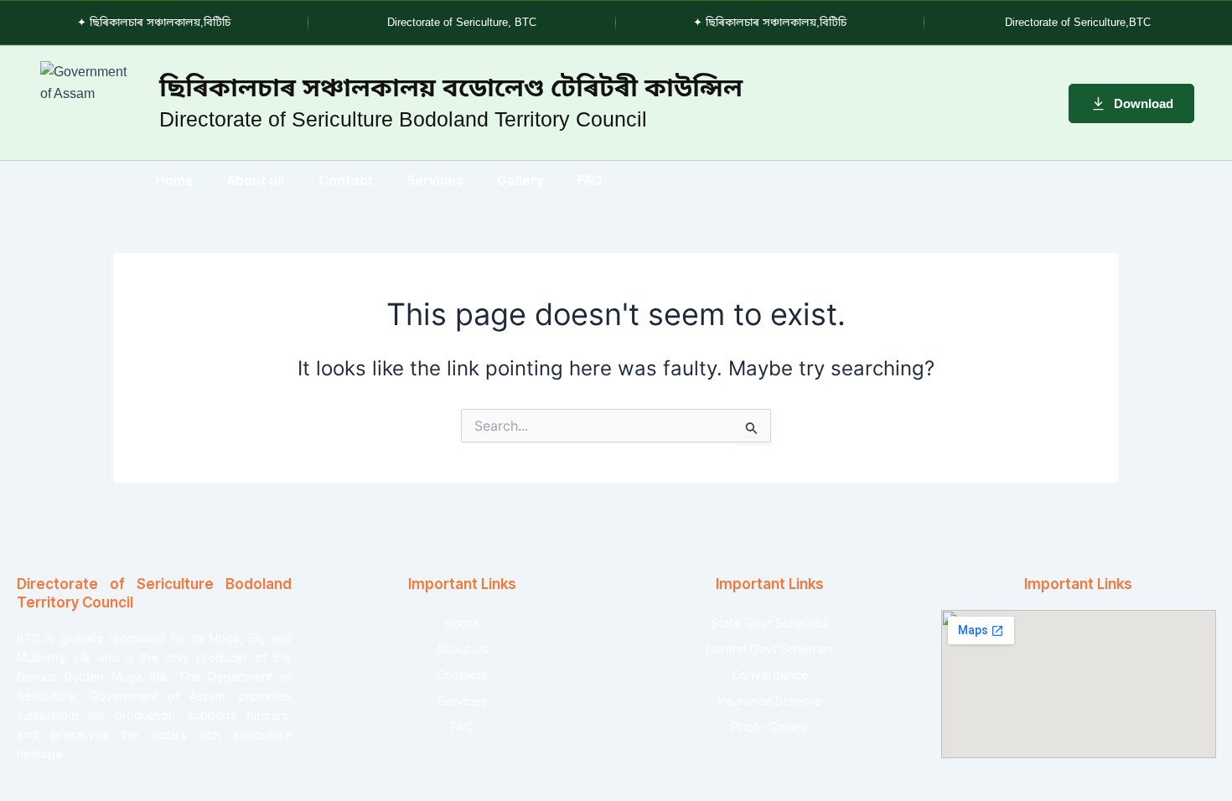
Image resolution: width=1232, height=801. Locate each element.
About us (256, 180)
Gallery (520, 180)
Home (174, 180)
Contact (345, 180)
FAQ (590, 180)
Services (434, 180)
